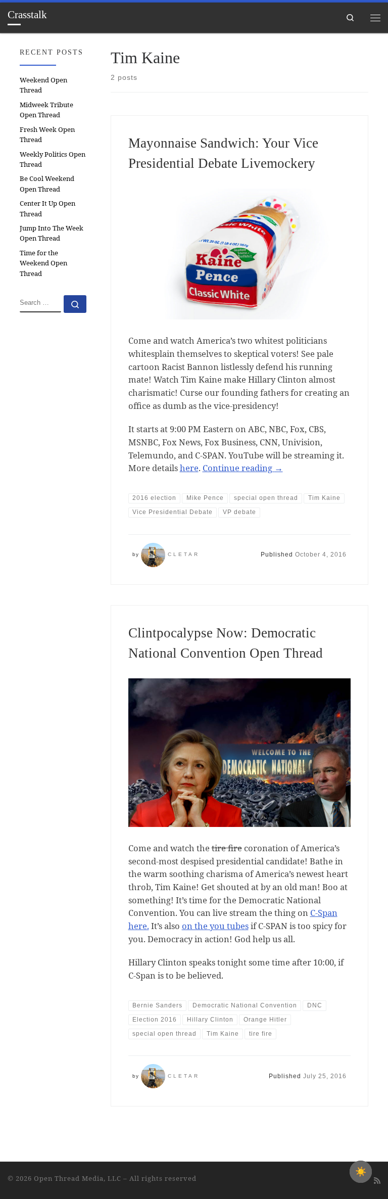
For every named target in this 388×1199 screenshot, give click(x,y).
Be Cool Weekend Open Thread (47, 183)
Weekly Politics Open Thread (52, 159)
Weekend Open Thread (43, 85)
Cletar (184, 554)
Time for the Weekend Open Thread (43, 263)
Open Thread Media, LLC (77, 1178)
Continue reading (243, 468)
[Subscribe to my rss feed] (377, 1180)
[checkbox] (361, 1172)
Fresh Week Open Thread (47, 134)
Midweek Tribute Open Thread (46, 109)
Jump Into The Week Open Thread (51, 233)
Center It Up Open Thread (47, 208)
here (189, 468)
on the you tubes (215, 926)
